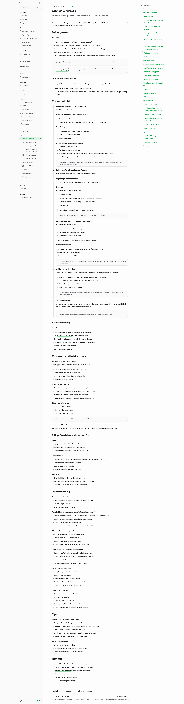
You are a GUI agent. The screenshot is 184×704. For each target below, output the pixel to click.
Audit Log (26, 131)
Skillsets (22, 185)
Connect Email (28, 166)
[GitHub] (20, 700)
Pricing (22, 23)
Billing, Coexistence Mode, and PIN (70, 435)
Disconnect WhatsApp (60, 403)
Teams (25, 128)
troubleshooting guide (72, 691)
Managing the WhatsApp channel (70, 356)
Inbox (23, 73)
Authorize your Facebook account (69, 143)
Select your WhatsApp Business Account (71, 170)
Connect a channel (25, 46)
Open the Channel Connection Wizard (71, 107)
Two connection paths (64, 78)
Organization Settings (28, 113)
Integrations (26, 109)
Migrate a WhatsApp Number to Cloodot (32, 150)
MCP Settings (26, 106)
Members (26, 124)
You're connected (63, 301)
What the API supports (61, 384)
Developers (25, 177)
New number (60, 187)
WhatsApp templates (64, 336)
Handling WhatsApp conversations (65, 619)
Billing (54, 441)
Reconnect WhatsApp (60, 425)
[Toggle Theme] (39, 701)
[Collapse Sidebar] (40, 3)
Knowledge (25, 58)
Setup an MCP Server (28, 42)
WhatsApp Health (31, 146)
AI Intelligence (26, 54)
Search (31, 7)
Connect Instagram (30, 155)
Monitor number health (63, 671)
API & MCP (23, 189)
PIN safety (56, 475)
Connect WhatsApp (28, 138)
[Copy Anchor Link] (71, 32)
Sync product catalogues (63, 667)
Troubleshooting (27, 197)
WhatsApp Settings (31, 142)
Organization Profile (27, 117)
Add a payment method (65, 269)
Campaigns (25, 85)
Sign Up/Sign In (26, 35)
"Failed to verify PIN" (60, 497)
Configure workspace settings (65, 681)
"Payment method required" (63, 531)
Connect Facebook (30, 159)
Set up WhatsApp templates (64, 664)
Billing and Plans (27, 102)
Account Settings (27, 173)
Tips (54, 614)
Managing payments (60, 642)
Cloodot (22, 3)
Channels (26, 135)
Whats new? (23, 15)
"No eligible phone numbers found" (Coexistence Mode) (73, 512)
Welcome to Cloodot (28, 31)
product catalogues (64, 339)
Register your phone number (67, 179)
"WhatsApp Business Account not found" (68, 550)
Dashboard (23, 19)
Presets (24, 169)
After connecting (61, 322)
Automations (26, 61)
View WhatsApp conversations (64, 361)
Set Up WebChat (29, 162)
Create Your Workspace (29, 38)
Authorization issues (60, 590)
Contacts (25, 77)
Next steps (58, 658)
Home (24, 70)
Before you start (61, 32)
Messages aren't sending (61, 568)
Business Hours (27, 120)
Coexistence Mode (59, 456)
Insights (24, 94)
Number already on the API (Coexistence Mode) (73, 221)
